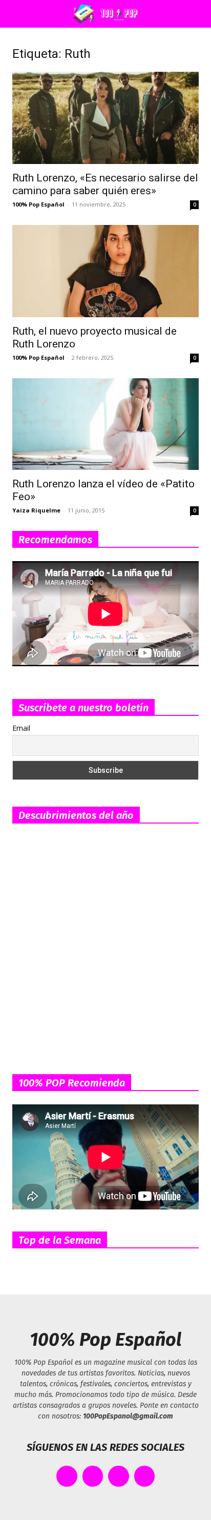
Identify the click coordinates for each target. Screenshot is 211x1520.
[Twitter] (92, 1476)
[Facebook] (66, 1476)
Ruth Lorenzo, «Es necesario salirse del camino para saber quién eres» (105, 184)
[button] (17, 14)
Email (21, 728)
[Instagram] (118, 1476)
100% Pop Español (38, 204)
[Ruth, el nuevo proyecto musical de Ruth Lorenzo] (105, 271)
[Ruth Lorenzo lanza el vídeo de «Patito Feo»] (105, 424)
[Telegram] (144, 1476)
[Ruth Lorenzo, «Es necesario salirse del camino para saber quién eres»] (105, 118)
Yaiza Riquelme (36, 510)
